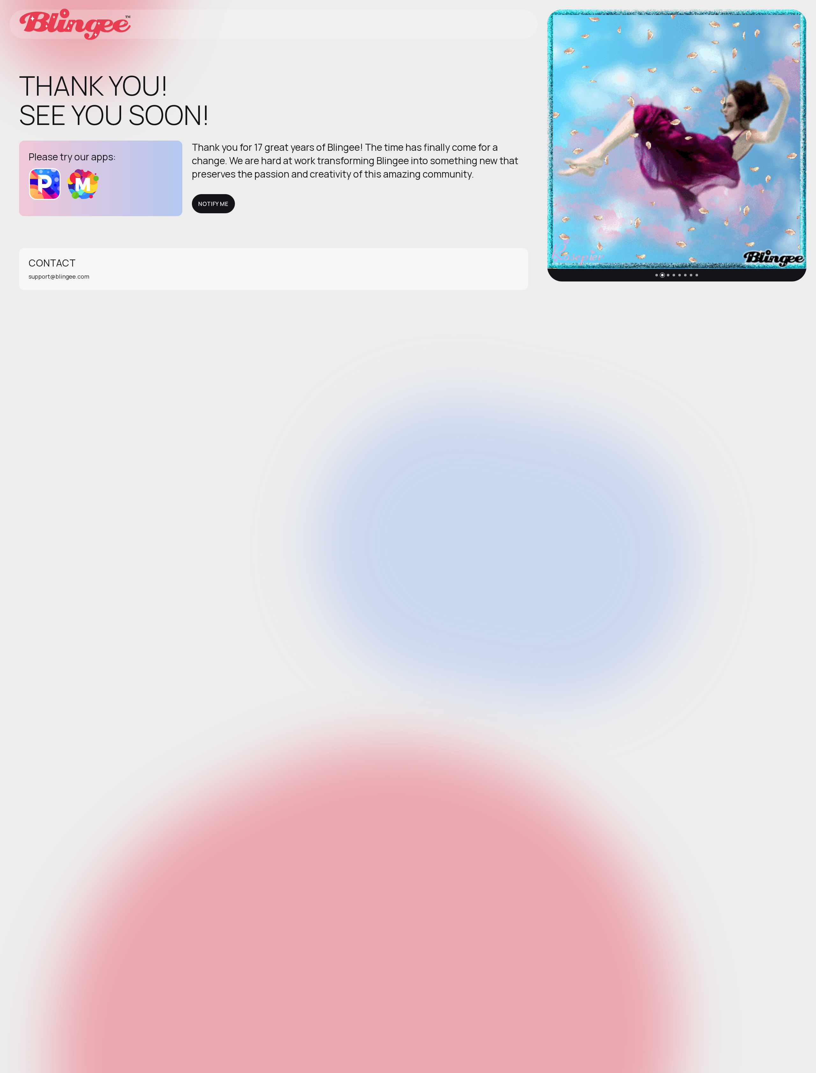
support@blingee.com (59, 276)
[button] (656, 275)
